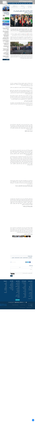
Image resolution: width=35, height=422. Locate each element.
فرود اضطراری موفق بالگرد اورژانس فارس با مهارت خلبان (6, 29)
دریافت (29, 27)
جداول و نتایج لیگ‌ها (18, 293)
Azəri (6, 286)
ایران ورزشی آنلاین (11, 289)
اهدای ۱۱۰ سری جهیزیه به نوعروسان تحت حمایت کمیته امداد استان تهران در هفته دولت (6, 50)
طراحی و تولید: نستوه (30, 306)
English (6, 283)
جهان (20, 3)
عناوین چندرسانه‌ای (24, 296)
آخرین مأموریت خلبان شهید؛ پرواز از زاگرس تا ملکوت (6, 46)
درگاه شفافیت (30, 292)
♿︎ (33, 420)
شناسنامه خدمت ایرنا (30, 291)
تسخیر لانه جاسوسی (25, 257)
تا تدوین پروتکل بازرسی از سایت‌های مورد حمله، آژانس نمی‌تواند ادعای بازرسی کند (6, 13)
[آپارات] (22, 302)
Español (5, 288)
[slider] (16, 25)
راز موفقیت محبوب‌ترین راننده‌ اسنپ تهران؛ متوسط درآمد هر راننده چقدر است (6, 38)
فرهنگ (16, 3)
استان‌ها (31, 7)
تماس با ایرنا (30, 283)
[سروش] (16, 302)
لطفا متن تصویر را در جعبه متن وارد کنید (27, 273)
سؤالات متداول (30, 286)
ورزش (22, 3)
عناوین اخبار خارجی (24, 292)
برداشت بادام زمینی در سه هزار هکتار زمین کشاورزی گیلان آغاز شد (6, 41)
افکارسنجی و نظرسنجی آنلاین (18, 283)
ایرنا (25, 1)
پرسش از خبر (18, 289)
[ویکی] (10, 302)
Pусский (6, 290)
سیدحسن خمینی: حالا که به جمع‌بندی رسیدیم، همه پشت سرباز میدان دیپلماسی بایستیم (6, 32)
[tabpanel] (6, 11)
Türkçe (6, 287)
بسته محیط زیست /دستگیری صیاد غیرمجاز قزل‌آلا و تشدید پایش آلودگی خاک (6, 53)
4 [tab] (3, 5)
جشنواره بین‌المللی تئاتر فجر (17, 297)
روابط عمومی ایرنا (30, 288)
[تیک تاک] (12, 302)
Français (5, 292)
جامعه (18, 3)
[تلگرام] (26, 302)
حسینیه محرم (18, 294)
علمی (10, 3)
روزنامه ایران (11, 283)
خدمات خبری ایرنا (30, 298)
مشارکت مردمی (30, 293)
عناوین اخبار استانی (24, 289)
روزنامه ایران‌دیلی (11, 287)
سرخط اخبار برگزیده (24, 284)
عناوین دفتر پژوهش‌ (24, 294)
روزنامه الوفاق (11, 285)
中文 (6, 282)
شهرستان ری (30, 257)
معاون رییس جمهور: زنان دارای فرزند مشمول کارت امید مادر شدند (6, 56)
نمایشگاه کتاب (18, 288)
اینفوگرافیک (18, 291)
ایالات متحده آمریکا (17, 257)
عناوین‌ (30, 3)
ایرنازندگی (12, 282)
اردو (6, 291)
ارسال (11, 275)
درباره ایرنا (31, 282)
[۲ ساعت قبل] (6, 9)
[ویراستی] (15, 302)
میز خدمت (31, 294)
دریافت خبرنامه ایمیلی (30, 297)
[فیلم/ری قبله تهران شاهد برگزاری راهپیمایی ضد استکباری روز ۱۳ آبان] (21, 70)
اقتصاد (25, 3)
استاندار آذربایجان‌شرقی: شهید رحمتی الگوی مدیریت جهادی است (6, 44)
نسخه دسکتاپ (17, 299)
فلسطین (13, 257)
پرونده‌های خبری (24, 282)
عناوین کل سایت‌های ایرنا (24, 287)
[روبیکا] (23, 302)
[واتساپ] (8, 302)
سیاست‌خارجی (13, 3)
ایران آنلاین (12, 286)
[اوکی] (11, 302)
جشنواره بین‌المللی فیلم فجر (17, 287)
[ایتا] (18, 302)
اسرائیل (21, 257)
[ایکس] (25, 302)
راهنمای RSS (30, 287)
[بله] (20, 302)
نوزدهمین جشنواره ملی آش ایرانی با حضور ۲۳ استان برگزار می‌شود (6, 35)
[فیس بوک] (14, 302)
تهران (28, 7)
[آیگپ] (19, 302)
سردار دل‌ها (18, 285)
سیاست (27, 3)
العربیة (6, 285)
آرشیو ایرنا (31, 285)
